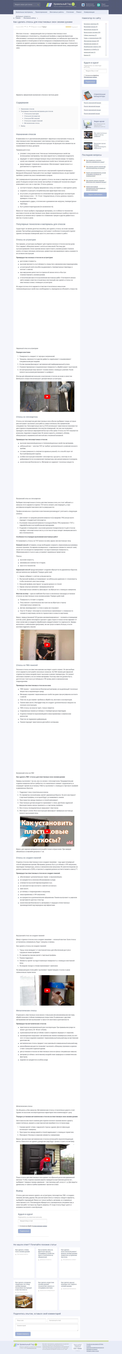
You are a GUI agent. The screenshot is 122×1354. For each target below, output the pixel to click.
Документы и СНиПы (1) (91, 49)
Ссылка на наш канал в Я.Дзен (95, 1344)
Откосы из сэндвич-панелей (33, 121)
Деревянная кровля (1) (91, 44)
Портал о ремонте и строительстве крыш (65, 5)
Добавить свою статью (93, 1351)
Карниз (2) (87, 55)
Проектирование (41, 12)
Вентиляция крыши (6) (91, 29)
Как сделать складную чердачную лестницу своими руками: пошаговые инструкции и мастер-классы (23, 1286)
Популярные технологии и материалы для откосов (37, 111)
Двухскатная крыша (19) (91, 41)
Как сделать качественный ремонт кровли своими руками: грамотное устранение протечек (69, 1253)
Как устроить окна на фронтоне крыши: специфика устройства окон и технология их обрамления (46, 1253)
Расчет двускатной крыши (92, 106)
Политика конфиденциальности (95, 1347)
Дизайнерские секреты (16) (92, 46)
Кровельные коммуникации (47, 1290)
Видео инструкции (105, 4)
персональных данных (40, 1226)
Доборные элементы (23, 16)
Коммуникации (89, 12)
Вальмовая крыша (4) (90, 26)
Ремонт (79, 12)
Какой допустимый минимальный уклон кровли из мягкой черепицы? (95, 188)
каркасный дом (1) (89, 52)
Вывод (23, 126)
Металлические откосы (31, 123)
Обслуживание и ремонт (69, 1259)
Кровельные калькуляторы (90, 4)
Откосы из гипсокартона (32, 116)
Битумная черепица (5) (91, 24)
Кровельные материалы (24, 12)
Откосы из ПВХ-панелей (32, 118)
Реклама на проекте (92, 1349)
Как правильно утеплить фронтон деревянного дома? (95, 161)
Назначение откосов (27, 109)
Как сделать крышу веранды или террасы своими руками (69, 1284)
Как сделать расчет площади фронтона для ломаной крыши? (96, 181)
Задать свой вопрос (95, 194)
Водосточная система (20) (92, 32)
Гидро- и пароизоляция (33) (92, 38)
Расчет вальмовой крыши (92, 113)
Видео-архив (99, 123)
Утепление (70, 12)
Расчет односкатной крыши (92, 102)
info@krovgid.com (31, 1348)
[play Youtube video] (47, 396)
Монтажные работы (57, 12)
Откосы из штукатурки (31, 113)
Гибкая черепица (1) (90, 35)
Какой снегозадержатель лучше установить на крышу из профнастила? (96, 174)
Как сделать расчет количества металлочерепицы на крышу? (96, 167)
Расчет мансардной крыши (92, 110)
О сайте (89, 1346)
